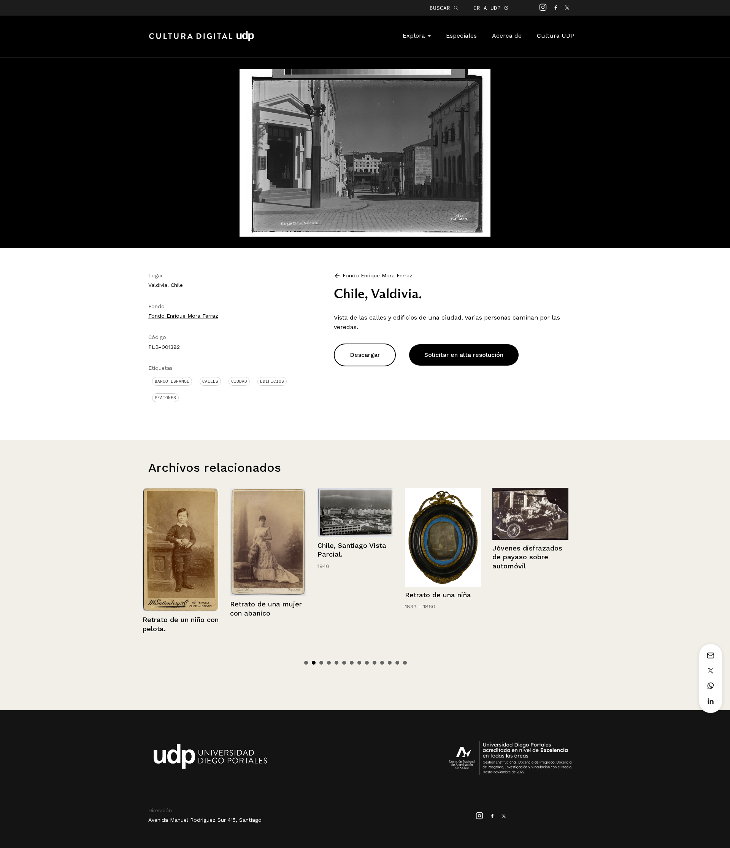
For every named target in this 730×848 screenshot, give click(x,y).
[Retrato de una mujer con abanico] (181, 542)
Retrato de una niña (350, 595)
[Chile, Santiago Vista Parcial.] (268, 513)
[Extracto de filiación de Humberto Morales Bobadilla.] (530, 550)
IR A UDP (488, 8)
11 (382, 663)
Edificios (272, 381)
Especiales (461, 35)
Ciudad (239, 381)
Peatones (165, 397)
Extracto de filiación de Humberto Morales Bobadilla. (529, 628)
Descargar (365, 354)
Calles (210, 381)
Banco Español (172, 381)
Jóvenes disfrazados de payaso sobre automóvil (440, 557)
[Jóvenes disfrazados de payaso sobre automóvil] (443, 514)
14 (405, 663)
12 (390, 663)
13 (397, 663)
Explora (415, 35)
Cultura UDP (555, 35)
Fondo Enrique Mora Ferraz (183, 316)
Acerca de (507, 35)
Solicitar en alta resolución (463, 354)
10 (374, 663)
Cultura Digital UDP (201, 40)
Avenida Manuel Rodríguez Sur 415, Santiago (205, 820)
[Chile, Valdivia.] (365, 152)
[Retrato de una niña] (355, 537)
